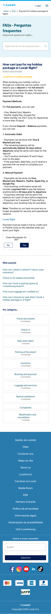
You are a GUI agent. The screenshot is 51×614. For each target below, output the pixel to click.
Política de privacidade (25, 508)
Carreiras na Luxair (25, 481)
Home (6, 11)
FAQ (14, 11)
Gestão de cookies (25, 440)
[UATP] (25, 594)
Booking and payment (12, 71)
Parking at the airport (25, 352)
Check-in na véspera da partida (18, 277)
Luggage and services (25, 385)
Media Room (25, 488)
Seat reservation (25, 340)
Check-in (25, 329)
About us (26, 467)
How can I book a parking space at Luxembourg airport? (20, 284)
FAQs (25, 446)
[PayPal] (43, 585)
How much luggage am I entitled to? (21, 291)
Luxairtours (25, 474)
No (8, 245)
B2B (25, 494)
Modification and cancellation (26, 416)
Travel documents (25, 318)
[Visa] (19, 585)
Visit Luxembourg (25, 529)
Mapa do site (25, 460)
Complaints (25, 407)
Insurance (25, 363)
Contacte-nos (25, 453)
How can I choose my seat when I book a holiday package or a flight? (23, 298)
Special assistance (25, 396)
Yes (24, 245)
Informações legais (25, 515)
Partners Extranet (25, 501)
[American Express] (31, 585)
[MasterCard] (7, 585)
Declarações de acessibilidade (25, 522)
